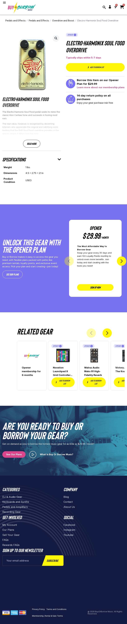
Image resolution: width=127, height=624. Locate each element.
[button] (56, 38)
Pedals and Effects (15, 20)
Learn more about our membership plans (101, 87)
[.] (33, 454)
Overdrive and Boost (63, 20)
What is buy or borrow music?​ (56, 454)
